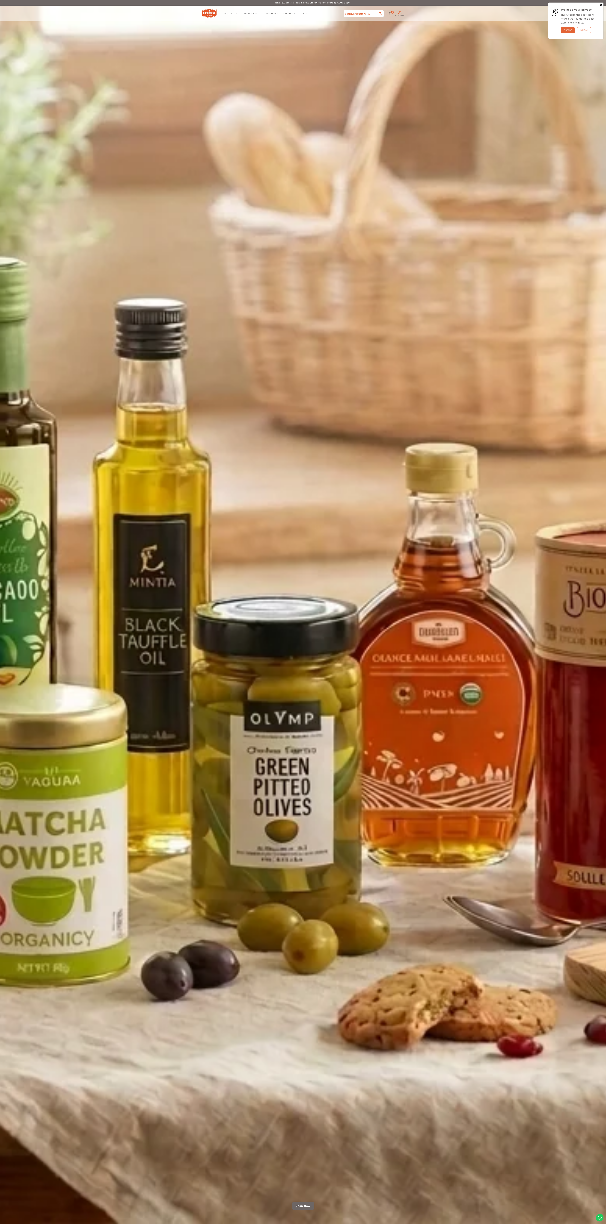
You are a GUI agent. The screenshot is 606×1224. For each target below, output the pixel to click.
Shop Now (303, 1205)
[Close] (601, 4)
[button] (232, 13)
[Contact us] (599, 1217)
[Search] (380, 13)
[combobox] (364, 13)
